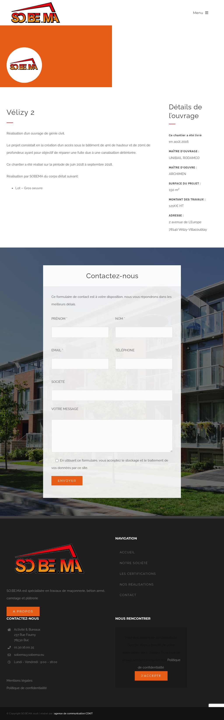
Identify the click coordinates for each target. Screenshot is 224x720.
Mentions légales (19, 681)
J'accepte (151, 676)
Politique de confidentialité (27, 688)
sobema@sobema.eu (29, 654)
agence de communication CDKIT (73, 713)
